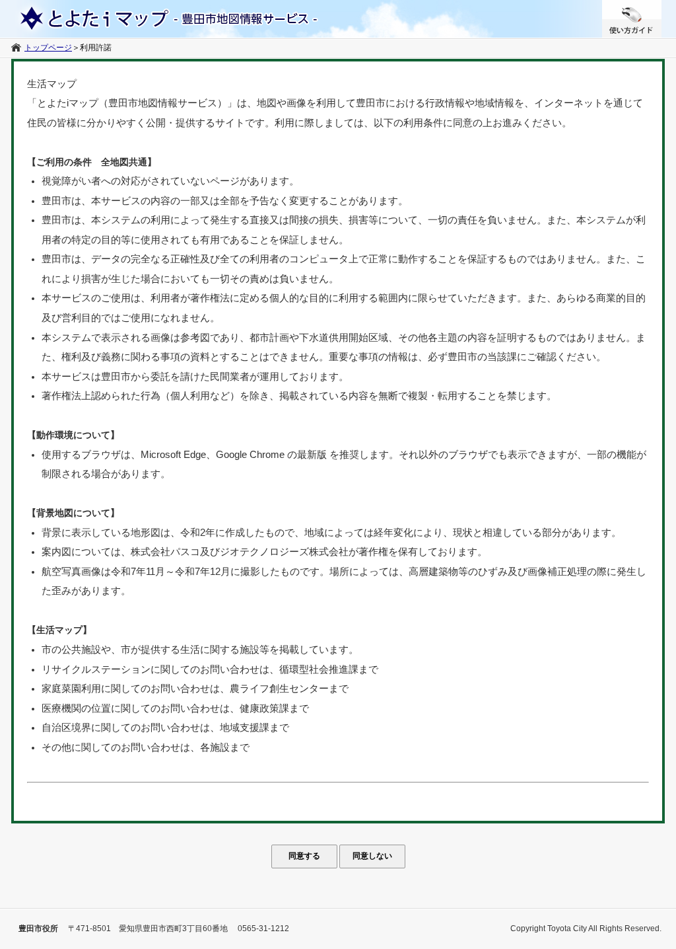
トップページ (48, 47)
